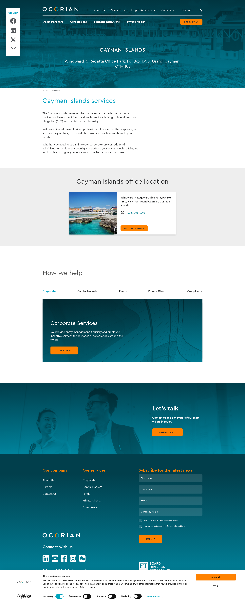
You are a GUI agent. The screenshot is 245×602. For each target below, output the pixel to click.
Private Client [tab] (157, 291)
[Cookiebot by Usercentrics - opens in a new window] (24, 596)
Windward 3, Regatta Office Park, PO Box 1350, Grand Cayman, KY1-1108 (122, 64)
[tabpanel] (122, 330)
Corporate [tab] (49, 291)
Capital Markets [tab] (87, 291)
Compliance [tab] (194, 291)
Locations (56, 90)
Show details (153, 596)
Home (45, 90)
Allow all (215, 577)
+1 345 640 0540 (135, 213)
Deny (215, 585)
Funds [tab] (123, 291)
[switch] (87, 596)
